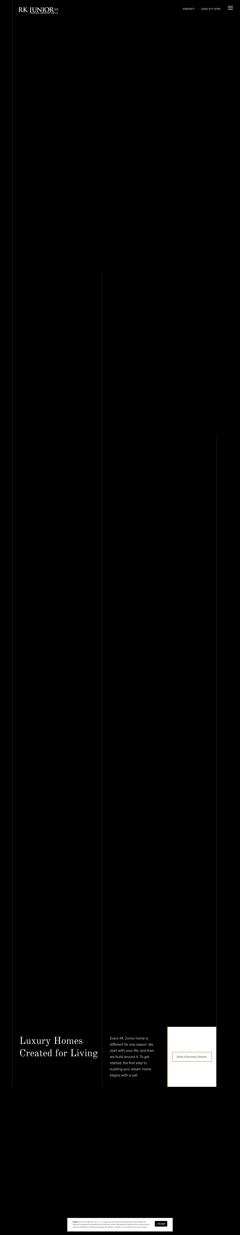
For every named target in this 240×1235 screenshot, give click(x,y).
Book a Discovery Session (192, 1056)
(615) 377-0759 (211, 9)
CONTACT (188, 9)
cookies (100, 1222)
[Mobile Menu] (230, 8)
